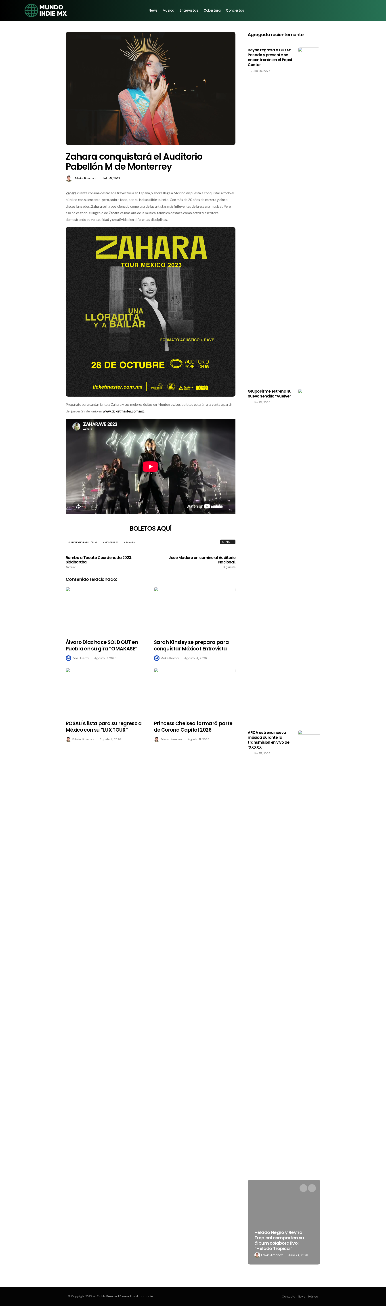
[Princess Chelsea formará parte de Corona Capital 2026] (194, 691)
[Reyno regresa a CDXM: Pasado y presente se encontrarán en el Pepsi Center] (309, 215)
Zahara (130, 542)
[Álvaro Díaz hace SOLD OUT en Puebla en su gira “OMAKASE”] (106, 610)
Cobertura (212, 10)
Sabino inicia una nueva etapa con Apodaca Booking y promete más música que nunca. (280, 1240)
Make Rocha (170, 658)
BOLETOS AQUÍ (151, 528)
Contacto (288, 1296)
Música (168, 10)
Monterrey (111, 542)
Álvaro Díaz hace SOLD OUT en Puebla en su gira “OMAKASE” (102, 645)
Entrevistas (189, 10)
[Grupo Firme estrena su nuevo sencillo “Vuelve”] (309, 556)
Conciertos (235, 10)
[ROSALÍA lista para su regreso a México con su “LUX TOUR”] (106, 691)
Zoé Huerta (80, 658)
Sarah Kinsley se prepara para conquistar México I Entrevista (191, 645)
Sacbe (266, 1255)
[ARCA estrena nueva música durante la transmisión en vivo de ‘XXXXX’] (309, 897)
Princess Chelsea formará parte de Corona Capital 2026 (193, 726)
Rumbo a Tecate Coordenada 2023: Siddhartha (99, 562)
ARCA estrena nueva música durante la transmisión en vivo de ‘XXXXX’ (269, 740)
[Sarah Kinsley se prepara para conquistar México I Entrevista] (194, 610)
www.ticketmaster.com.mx (123, 411)
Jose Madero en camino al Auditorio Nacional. (202, 562)
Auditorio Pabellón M (84, 542)
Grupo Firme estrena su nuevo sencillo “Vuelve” (270, 394)
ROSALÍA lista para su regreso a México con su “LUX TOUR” (104, 726)
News (153, 10)
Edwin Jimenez (85, 178)
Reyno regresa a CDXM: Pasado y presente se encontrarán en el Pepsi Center (270, 57)
